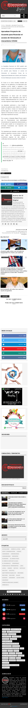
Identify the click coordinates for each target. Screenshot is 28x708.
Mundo (10, 568)
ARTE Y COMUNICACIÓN (8, 551)
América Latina (15, 549)
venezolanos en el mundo (10, 582)
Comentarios (23, 493)
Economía (5, 558)
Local (4, 568)
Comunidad (5, 553)
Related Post (5, 237)
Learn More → (5, 697)
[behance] (19, 594)
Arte (23, 549)
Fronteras (15, 563)
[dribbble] (15, 594)
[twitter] (5, 594)
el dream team (5, 257)
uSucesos (5, 580)
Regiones (20, 572)
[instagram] (22, 594)
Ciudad (19, 551)
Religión (15, 21)
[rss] (17, 594)
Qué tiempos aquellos (9, 572)
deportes (15, 556)
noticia (16, 568)
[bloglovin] (13, 594)
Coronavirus (15, 553)
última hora (20, 577)
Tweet (9, 184)
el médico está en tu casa (10, 561)
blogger (5, 296)
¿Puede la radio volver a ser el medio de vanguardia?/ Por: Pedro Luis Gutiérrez (12, 252)
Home (2, 25)
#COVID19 (5, 157)
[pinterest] (10, 594)
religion (5, 575)
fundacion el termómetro (10, 565)
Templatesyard (15, 704)
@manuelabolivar (17, 145)
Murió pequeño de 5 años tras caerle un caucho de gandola (12, 290)
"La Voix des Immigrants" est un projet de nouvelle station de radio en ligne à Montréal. (16, 513)
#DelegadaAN (5, 145)
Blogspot (14, 706)
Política (11, 570)
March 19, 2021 (7, 160)
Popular (14, 492)
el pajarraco (6, 563)
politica (4, 570)
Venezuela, (12, 44)
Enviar (9, 187)
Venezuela (8, 25)
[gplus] (8, 594)
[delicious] (24, 594)
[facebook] (3, 594)
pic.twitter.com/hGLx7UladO (17, 157)
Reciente (5, 492)
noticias (22, 568)
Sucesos (4, 577)
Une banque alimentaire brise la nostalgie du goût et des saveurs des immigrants (17, 526)
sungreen (12, 577)
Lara (21, 565)
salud (18, 575)
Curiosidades (6, 556)
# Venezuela (8, 173)
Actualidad (4, 278)
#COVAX (20, 151)
